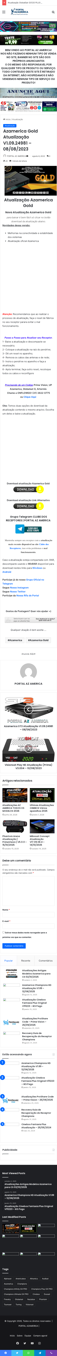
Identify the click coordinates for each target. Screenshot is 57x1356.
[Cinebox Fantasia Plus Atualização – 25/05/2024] (10, 1131)
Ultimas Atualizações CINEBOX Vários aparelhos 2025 (42, 808)
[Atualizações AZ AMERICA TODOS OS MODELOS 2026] (14, 795)
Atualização (17, 119)
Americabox (21, 1278)
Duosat (47, 1294)
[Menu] (3, 13)
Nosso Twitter (18, 591)
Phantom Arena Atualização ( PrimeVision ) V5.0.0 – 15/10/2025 (14, 840)
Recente (25, 960)
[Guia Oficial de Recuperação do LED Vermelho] (46, 1228)
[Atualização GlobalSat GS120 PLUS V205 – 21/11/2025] (10, 1239)
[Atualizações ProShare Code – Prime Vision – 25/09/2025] (11, 1022)
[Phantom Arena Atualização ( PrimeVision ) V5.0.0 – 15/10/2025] (14, 826)
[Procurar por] (53, 13)
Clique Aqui (30, 396)
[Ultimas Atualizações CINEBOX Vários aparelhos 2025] (42, 795)
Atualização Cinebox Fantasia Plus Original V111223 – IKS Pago (34, 1003)
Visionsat (29, 1304)
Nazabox (31, 1299)
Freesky (7, 1299)
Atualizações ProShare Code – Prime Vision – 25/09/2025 (35, 1021)
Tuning (18, 1304)
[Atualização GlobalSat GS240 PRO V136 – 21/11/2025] (46, 1256)
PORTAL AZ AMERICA (16, 156)
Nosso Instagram (19, 587)
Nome (6, 910)
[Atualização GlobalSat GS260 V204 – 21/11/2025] (10, 1257)
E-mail (6, 921)
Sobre (19, 1335)
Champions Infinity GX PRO (15, 1289)
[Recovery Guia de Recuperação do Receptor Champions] (11, 1033)
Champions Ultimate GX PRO (16, 1294)
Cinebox (36, 1294)
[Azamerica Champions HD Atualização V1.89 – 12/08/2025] (11, 989)
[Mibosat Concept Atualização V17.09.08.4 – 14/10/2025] (42, 826)
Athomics (34, 1278)
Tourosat (7, 1304)
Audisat (45, 1278)
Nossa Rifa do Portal (27, 595)
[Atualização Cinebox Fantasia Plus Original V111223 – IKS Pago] (11, 1006)
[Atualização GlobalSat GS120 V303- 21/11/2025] (28, 1243)
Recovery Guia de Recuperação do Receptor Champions (37, 1036)
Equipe (28, 1335)
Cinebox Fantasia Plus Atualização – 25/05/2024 (36, 1126)
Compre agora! (40, 1335)
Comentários (46, 960)
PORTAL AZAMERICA (28, 1326)
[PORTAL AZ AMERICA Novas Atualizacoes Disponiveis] (19, 12)
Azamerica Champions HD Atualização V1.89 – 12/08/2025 (36, 988)
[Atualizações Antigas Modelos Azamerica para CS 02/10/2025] (11, 973)
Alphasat (7, 1278)
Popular (8, 960)
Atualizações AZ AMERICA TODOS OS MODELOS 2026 (13, 808)
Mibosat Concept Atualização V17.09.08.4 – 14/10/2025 (40, 840)
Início (7, 119)
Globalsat (19, 1299)
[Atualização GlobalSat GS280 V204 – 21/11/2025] (46, 1239)
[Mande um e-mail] (27, 156)
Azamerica (15, 640)
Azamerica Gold (39, 640)
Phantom (43, 1299)
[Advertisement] (28, 275)
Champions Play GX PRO (41, 1289)
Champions (22, 1284)
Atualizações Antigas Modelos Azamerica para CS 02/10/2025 (36, 973)
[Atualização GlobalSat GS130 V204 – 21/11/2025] (28, 1257)
